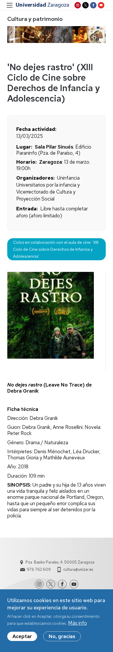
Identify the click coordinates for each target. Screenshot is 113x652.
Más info (77, 623)
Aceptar (22, 636)
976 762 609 (39, 569)
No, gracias (62, 636)
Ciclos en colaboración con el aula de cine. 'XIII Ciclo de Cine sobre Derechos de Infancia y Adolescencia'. (56, 249)
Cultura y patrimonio (35, 19)
